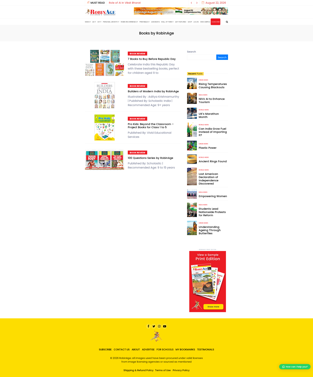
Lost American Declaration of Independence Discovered (208, 179)
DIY (99, 22)
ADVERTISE (148, 349)
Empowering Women (213, 196)
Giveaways (155, 22)
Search (191, 51)
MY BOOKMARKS (185, 349)
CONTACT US (122, 349)
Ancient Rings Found (213, 161)
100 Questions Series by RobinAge (151, 158)
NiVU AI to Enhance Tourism (212, 100)
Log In (196, 22)
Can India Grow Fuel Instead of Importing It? (213, 132)
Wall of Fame (166, 22)
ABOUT (136, 349)
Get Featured (180, 22)
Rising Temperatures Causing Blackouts (213, 85)
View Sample (205, 22)
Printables (144, 22)
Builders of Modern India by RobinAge (153, 91)
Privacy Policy (181, 370)
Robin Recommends (129, 22)
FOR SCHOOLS (165, 349)
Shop (190, 22)
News (87, 22)
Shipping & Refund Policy (138, 370)
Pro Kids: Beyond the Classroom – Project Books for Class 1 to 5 (151, 125)
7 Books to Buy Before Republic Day (152, 59)
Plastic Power (208, 148)
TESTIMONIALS (205, 349)
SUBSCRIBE (216, 22)
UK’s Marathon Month (209, 115)
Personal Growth (110, 22)
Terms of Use (163, 370)
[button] (191, 2)
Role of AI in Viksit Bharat (125, 3)
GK (93, 22)
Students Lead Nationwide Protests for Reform (212, 212)
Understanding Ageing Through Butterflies (210, 230)
